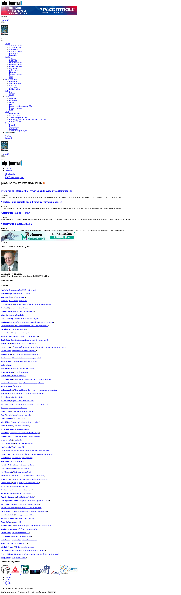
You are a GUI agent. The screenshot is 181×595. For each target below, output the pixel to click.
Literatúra (12, 72)
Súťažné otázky (14, 115)
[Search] (21, 160)
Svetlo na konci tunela (19, 329)
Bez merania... (18, 461)
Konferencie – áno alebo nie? (24, 518)
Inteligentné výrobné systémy (18, 486)
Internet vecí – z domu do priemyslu (29, 508)
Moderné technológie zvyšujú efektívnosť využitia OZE (32, 525)
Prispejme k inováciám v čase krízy (22, 401)
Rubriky (7, 57)
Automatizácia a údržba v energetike (24, 351)
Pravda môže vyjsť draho (21, 294)
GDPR (7, 585)
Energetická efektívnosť (21, 426)
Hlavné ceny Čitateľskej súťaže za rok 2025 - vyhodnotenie (29, 119)
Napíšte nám (13, 129)
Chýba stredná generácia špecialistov (24, 411)
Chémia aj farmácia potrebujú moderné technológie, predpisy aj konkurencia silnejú (38, 347)
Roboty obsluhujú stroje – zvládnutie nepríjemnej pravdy (29, 404)
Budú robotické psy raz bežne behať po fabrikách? (31, 326)
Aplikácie (12, 59)
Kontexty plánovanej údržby (24, 515)
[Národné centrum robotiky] (45, 574)
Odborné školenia (15, 83)
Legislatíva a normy (15, 74)
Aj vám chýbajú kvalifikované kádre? (24, 540)
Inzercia (7, 97)
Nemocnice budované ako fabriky (25, 361)
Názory (11, 76)
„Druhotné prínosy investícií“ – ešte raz (27, 436)
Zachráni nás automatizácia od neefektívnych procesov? (29, 340)
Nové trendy (13, 68)
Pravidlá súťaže (14, 114)
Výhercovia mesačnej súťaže (18, 117)
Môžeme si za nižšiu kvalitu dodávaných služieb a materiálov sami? (36, 554)
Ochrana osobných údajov (18, 131)
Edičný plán (13, 100)
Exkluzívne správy (15, 64)
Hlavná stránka (10, 174)
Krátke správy (14, 70)
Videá (11, 78)
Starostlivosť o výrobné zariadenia (22, 368)
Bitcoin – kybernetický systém (22, 490)
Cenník (11, 102)
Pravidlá (7, 583)
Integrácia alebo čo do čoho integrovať (27, 318)
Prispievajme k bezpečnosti (22, 472)
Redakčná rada (14, 127)
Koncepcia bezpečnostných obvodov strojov (24, 433)
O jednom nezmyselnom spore (20, 429)
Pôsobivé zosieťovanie (22, 493)
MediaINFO (13, 98)
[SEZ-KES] (16, 574)
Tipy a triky (13, 87)
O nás (7, 123)
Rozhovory (13, 61)
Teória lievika (17, 440)
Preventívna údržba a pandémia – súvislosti (26, 354)
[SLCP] (55, 574)
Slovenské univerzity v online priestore (25, 336)
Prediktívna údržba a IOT (20, 533)
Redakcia (12, 125)
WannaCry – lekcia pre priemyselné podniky (24, 504)
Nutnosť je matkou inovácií (21, 415)
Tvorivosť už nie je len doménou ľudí (25, 529)
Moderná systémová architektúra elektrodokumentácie (29, 511)
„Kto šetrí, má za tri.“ (19, 376)
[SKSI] (25, 574)
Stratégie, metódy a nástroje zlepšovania (26, 483)
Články (11, 95)
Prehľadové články (15, 66)
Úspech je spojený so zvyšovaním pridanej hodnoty (27, 393)
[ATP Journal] (11, 5)
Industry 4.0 (17, 522)
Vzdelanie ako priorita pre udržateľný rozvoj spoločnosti (31, 201)
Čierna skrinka (17, 386)
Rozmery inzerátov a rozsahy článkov (21, 106)
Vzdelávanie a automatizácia (16, 223)
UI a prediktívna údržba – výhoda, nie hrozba (34, 500)
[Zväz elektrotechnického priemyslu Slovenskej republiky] (35, 574)
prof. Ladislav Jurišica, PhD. (14, 178)
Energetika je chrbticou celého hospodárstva (29, 383)
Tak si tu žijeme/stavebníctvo (24, 547)
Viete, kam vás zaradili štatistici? (23, 311)
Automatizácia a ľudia (16, 315)
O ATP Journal (14, 49)
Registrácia (13, 55)
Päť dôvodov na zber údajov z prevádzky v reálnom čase (30, 451)
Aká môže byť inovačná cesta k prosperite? (26, 358)
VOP (11, 110)
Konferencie (13, 81)
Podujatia (8, 91)
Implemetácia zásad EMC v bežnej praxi (22, 290)
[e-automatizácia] (10, 132)
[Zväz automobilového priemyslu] (6, 574)
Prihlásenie (8, 136)
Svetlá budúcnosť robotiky (25, 497)
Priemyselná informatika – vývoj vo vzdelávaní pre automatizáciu (36, 190)
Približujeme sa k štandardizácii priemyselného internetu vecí (33, 454)
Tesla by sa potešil (18, 447)
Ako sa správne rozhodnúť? (18, 408)
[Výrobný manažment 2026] (39, 240)
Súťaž (7, 112)
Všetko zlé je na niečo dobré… (20, 468)
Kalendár (12, 93)
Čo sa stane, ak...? (19, 418)
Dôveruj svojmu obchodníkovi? (23, 465)
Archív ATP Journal (15, 47)
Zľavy (11, 104)
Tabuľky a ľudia (17, 397)
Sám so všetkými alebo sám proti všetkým (25, 422)
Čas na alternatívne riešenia (19, 308)
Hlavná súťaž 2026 (15, 121)
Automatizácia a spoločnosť (16, 212)
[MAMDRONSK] (64, 574)
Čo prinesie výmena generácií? (22, 458)
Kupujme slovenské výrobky (21, 333)
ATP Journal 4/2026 (15, 45)
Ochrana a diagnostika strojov (21, 536)
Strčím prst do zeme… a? (18, 543)
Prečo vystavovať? (19, 297)
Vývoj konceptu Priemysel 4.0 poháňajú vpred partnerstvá (33, 304)
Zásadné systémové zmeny (24, 443)
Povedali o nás (14, 53)
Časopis (7, 44)
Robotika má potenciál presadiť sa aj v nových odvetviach (32, 379)
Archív (7, 581)
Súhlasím (52, 592)
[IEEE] (73, 574)
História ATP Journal (16, 51)
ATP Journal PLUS (15, 85)
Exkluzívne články (15, 62)
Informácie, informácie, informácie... (23, 343)
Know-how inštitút (11, 80)
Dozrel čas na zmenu (21, 372)
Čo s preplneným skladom (18, 301)
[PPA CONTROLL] (39, 15)
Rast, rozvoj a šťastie (19, 558)
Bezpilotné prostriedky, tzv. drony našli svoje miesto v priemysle (32, 322)
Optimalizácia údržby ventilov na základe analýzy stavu (29, 479)
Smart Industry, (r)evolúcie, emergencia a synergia (28, 550)
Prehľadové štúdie (15, 89)
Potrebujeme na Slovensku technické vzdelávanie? (27, 476)
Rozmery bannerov (15, 108)
